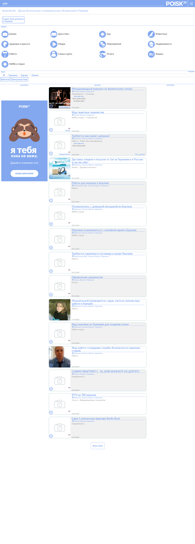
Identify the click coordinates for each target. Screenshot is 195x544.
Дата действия (79, 96)
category (4, 27)
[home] (176, 3)
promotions (24, 85)
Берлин (24, 75)
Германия (13, 75)
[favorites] (51, 106)
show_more (98, 446)
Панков (35, 75)
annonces (97, 85)
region (3, 72)
